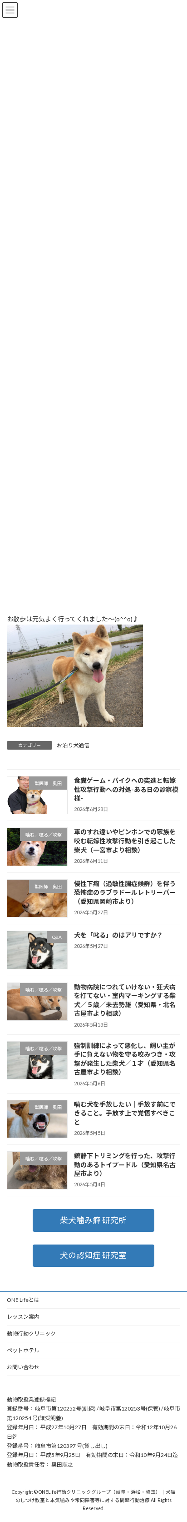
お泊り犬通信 (73, 745)
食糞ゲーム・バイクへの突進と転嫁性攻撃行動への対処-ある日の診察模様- (126, 789)
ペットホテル (23, 1350)
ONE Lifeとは (23, 1299)
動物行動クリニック (31, 1333)
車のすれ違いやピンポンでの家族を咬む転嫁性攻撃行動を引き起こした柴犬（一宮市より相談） (125, 840)
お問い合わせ (23, 1367)
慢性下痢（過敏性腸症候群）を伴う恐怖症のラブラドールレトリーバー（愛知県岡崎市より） (125, 892)
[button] (93, 1220)
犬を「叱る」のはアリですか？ (118, 935)
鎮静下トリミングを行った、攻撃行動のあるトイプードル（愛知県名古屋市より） (125, 1164)
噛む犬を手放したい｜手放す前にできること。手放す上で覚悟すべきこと (125, 1112)
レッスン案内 (23, 1316)
